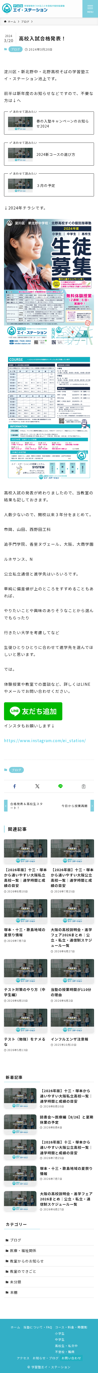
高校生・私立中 (66, 1345)
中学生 (60, 1339)
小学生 (60, 1333)
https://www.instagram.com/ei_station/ (45, 740)
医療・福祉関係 (23, 1250)
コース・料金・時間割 (71, 1327)
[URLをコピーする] (83, 786)
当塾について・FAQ (37, 1327)
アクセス (23, 1358)
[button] (14, 786)
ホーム (15, 1327)
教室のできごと (23, 1271)
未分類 (15, 1281)
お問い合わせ (71, 1358)
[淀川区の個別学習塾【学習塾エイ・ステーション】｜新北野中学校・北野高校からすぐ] (33, 9)
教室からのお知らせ (27, 1261)
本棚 (14, 1292)
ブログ (15, 49)
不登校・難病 (65, 1351)
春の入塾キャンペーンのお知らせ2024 (62, 124)
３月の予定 (45, 185)
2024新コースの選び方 (55, 154)
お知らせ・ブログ (46, 1358)
